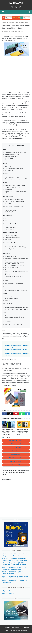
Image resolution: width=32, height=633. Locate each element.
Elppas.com (16, 3)
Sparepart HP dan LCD (16, 454)
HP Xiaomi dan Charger (16, 440)
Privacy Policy (6, 627)
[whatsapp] (22, 413)
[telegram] (27, 413)
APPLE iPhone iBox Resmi (16, 458)
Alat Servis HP (16, 465)
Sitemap (14, 627)
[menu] (3, 12)
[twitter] (16, 7)
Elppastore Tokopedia (9, 591)
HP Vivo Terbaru (16, 451)
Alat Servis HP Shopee (9, 593)
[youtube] (19, 7)
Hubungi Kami (25, 627)
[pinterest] (16, 413)
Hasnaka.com (24, 630)
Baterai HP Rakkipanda (16, 461)
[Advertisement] (16, 74)
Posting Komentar (6, 33)
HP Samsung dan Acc (16, 443)
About (18, 627)
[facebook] (12, 7)
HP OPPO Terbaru (16, 447)
